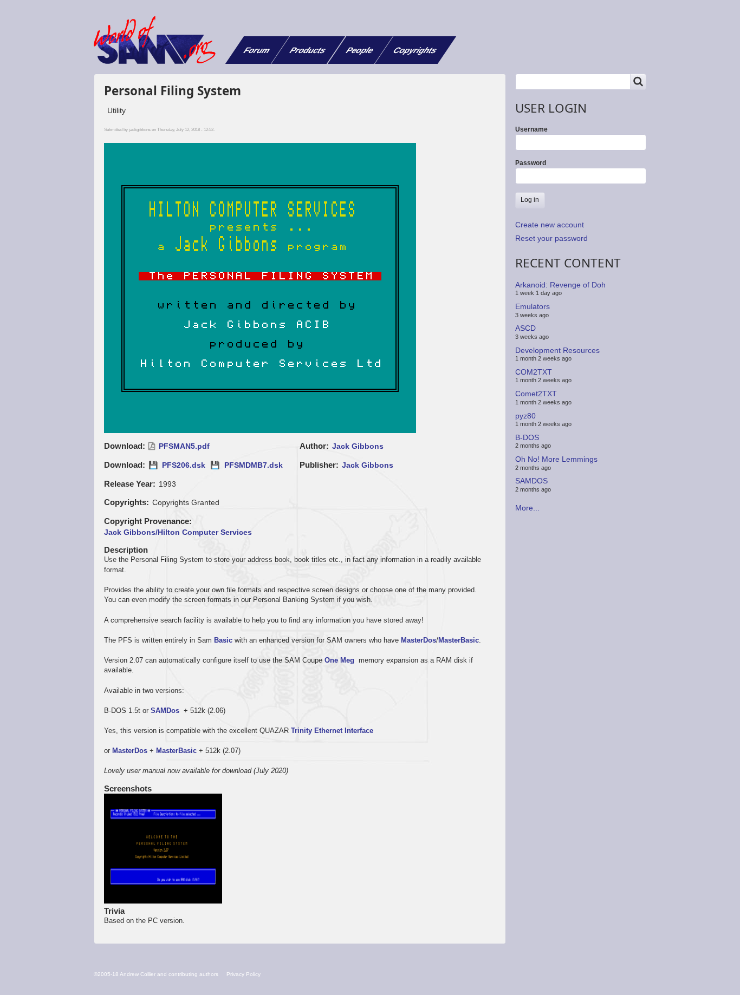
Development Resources (557, 349)
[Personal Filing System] (163, 849)
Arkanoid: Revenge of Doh (560, 284)
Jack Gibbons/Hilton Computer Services (178, 532)
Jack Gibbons (358, 446)
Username (531, 129)
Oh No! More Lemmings (556, 459)
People (360, 50)
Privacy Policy (243, 974)
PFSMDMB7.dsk (253, 465)
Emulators (532, 306)
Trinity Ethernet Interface (332, 730)
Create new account (549, 224)
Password (530, 163)
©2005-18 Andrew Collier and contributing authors (156, 974)
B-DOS (527, 437)
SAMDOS (531, 480)
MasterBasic (458, 640)
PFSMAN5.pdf (184, 446)
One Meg (339, 660)
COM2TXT (533, 372)
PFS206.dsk (183, 465)
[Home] (159, 40)
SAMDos (165, 710)
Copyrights (415, 50)
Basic (223, 640)
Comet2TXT (536, 393)
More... (527, 507)
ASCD (525, 328)
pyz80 (525, 415)
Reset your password (551, 238)
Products (308, 50)
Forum (257, 50)
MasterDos (418, 640)
